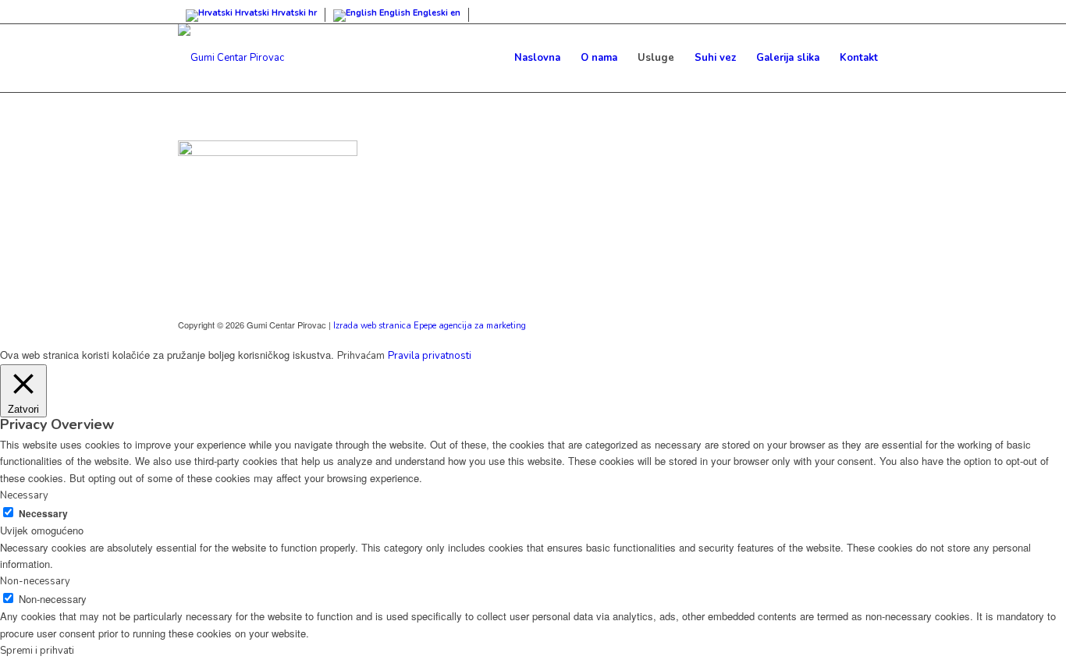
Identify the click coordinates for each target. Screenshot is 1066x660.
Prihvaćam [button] (361, 356)
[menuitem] (537, 57)
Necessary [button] (24, 495)
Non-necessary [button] (35, 581)
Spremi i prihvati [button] (37, 651)
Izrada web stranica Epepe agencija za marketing (429, 326)
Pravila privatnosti (429, 356)
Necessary (43, 513)
